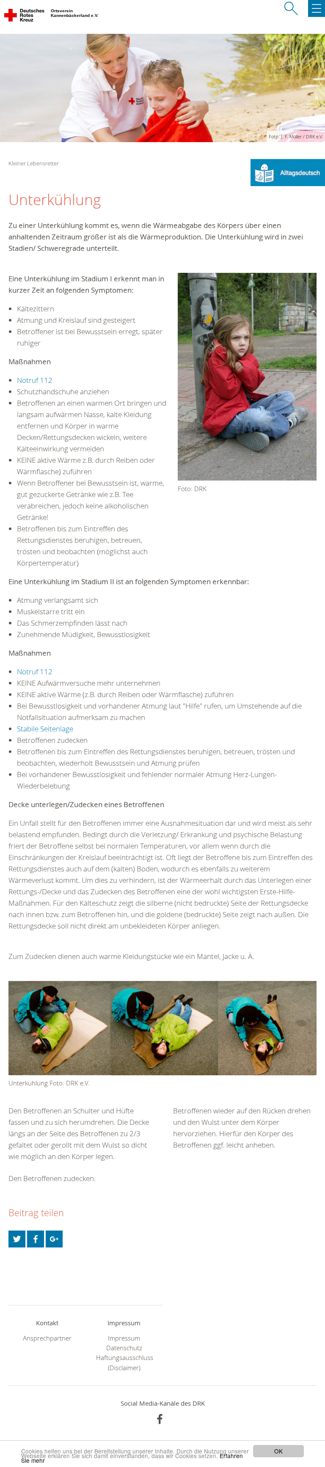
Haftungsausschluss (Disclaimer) (124, 1362)
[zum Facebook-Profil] (159, 1419)
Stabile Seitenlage (45, 729)
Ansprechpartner (47, 1338)
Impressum (124, 1338)
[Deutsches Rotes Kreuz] (25, 17)
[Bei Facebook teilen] (35, 1239)
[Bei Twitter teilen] (16, 1239)
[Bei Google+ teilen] (54, 1239)
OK (278, 1451)
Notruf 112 (34, 380)
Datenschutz (124, 1348)
